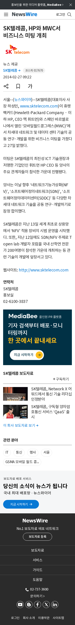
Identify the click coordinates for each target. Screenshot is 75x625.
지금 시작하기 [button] (19, 504)
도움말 (37, 579)
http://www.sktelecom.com (43, 270)
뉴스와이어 (22, 99)
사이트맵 (58, 618)
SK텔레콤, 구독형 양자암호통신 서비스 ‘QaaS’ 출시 (50, 411)
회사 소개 (29, 618)
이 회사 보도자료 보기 (20, 425)
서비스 (37, 560)
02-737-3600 (39, 589)
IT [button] (7, 452)
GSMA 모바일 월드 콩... (22, 462)
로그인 (15, 618)
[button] (6, 86)
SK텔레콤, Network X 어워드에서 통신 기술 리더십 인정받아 (51, 394)
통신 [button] (19, 452)
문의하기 (37, 596)
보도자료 (37, 550)
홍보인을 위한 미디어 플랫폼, (37, 5)
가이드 (37, 570)
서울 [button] (46, 452)
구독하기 (62, 379)
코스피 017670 (34, 70)
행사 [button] (33, 452)
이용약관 (43, 618)
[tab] (37, 550)
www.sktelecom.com (39, 106)
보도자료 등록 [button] (37, 537)
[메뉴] (5, 14)
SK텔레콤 (11, 70)
